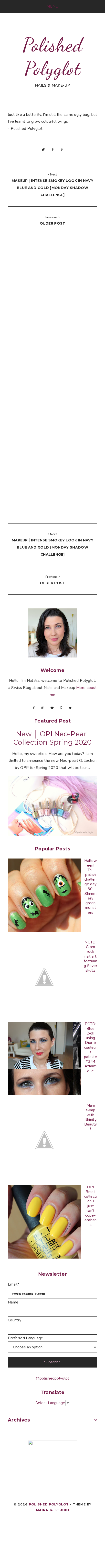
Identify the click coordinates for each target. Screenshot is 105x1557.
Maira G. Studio (52, 1510)
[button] (52, 6)
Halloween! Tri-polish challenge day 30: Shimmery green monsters (90, 886)
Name (13, 1302)
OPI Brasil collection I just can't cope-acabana (90, 1206)
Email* (13, 1284)
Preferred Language (25, 1338)
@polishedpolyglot (52, 1378)
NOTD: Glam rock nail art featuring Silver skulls (90, 956)
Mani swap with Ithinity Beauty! (90, 1117)
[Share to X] (43, 149)
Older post (52, 223)
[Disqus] (52, 313)
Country (14, 1320)
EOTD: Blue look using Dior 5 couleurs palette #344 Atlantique (90, 1047)
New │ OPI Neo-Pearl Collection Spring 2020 (52, 738)
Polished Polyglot (53, 56)
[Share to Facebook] (53, 149)
